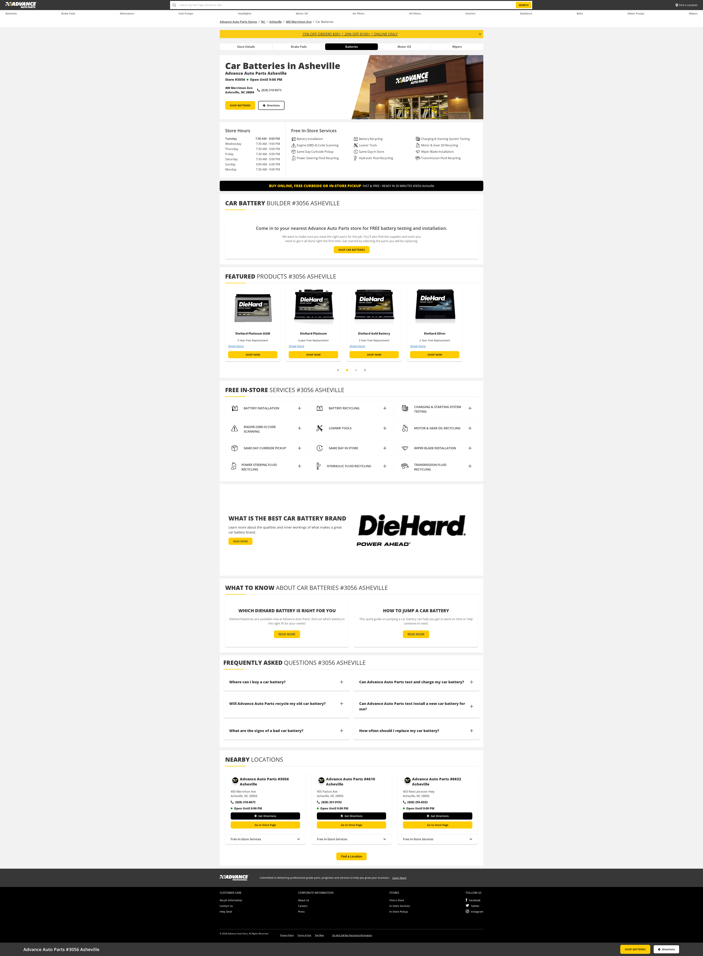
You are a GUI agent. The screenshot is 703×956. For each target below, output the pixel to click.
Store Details (246, 47)
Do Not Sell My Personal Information (352, 935)
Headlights (244, 13)
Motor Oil (302, 13)
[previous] (338, 370)
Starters (470, 13)
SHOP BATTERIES (240, 105)
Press (301, 911)
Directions (273, 105)
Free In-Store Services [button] (246, 839)
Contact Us (226, 906)
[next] (365, 370)
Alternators (127, 13)
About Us (303, 900)
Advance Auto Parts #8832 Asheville (436, 782)
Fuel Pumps (186, 13)
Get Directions (267, 816)
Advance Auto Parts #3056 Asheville (264, 782)
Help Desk (226, 911)
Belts (580, 13)
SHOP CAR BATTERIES (351, 249)
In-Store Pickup (398, 911)
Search (524, 5)
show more (236, 346)
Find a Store (396, 900)
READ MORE (240, 541)
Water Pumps (636, 13)
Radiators (526, 13)
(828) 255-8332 (417, 802)
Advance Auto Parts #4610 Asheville (350, 782)
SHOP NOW (253, 354)
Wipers (693, 13)
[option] (252, 324)
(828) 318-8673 (245, 802)
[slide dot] (347, 370)
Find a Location (351, 856)
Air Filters (358, 13)
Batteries (11, 13)
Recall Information (231, 900)
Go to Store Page (265, 825)
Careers (303, 906)
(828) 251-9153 (331, 802)
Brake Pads (68, 13)
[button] (266, 408)
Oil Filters (415, 13)
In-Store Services (399, 906)
